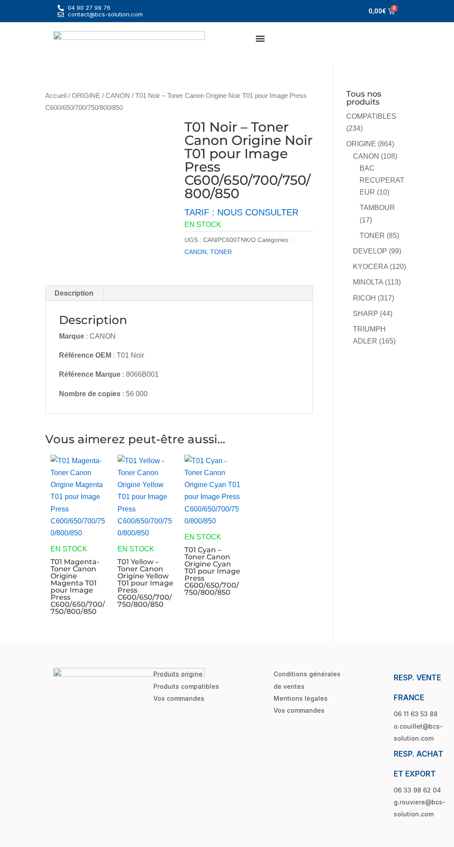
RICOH (364, 298)
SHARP (365, 313)
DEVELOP (370, 251)
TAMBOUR (377, 207)
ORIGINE (86, 95)
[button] (260, 38)
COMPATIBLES (371, 116)
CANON (118, 95)
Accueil (56, 95)
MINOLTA (368, 282)
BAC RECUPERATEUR (382, 180)
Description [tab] (74, 293)
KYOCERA (370, 266)
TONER (221, 251)
